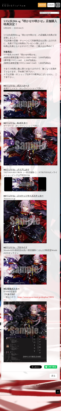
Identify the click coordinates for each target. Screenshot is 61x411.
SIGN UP (42, 5)
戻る (53, 376)
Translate (55, 15)
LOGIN (51, 5)
